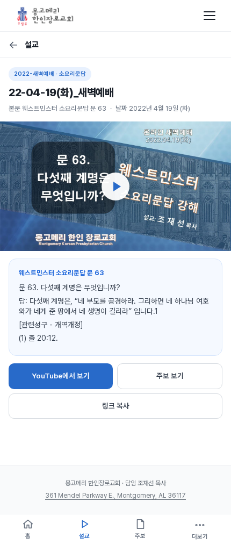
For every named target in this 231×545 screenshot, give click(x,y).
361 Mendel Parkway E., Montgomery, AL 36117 (115, 495)
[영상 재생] (115, 186)
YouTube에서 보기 (61, 375)
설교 (24, 44)
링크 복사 (115, 405)
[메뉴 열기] (209, 15)
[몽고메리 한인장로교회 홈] (45, 15)
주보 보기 (170, 375)
